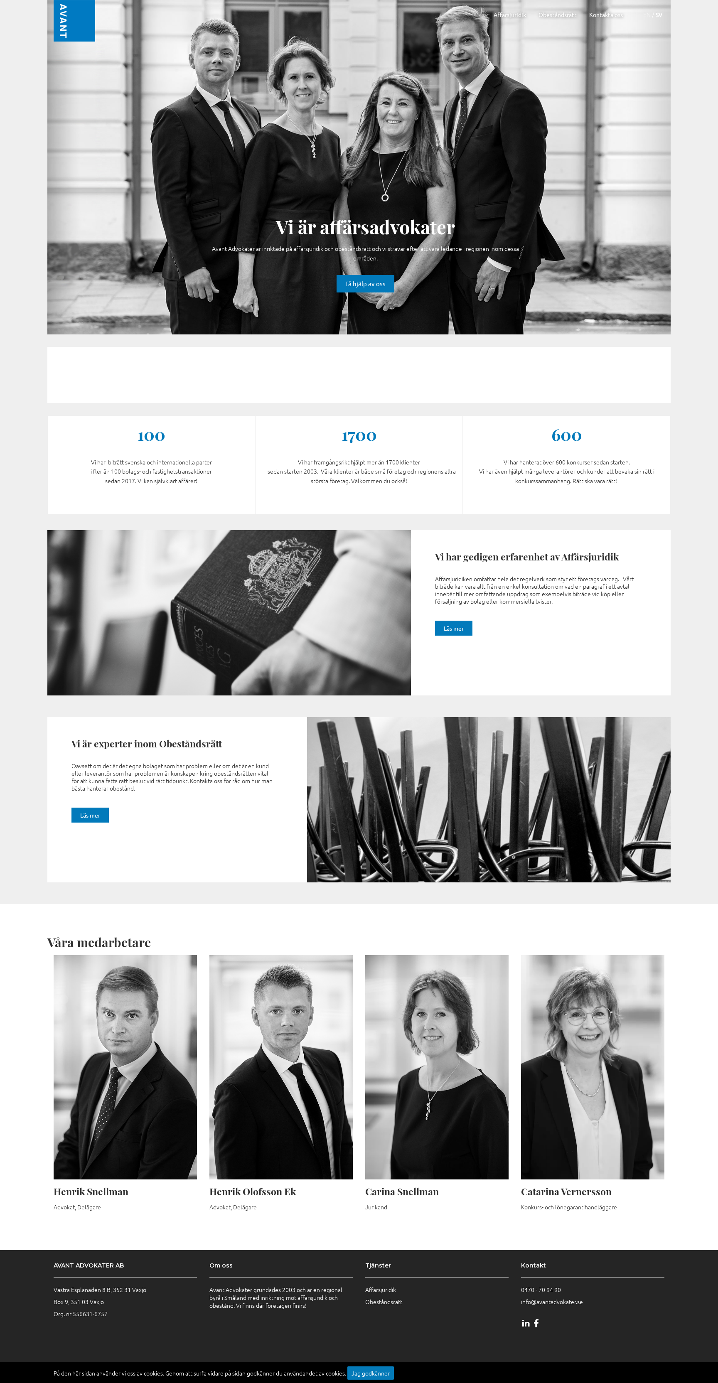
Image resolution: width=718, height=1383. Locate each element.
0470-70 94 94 (591, 1016)
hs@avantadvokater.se (133, 1162)
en (647, 14)
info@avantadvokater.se (552, 1301)
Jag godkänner (371, 1373)
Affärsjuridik (510, 14)
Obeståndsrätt (557, 14)
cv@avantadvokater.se (600, 1043)
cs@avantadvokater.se (444, 1102)
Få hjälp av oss (365, 283)
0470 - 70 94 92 (125, 1135)
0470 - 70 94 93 (436, 1075)
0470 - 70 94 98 (280, 1122)
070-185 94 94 (591, 1030)
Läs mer (454, 628)
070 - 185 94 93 (436, 1089)
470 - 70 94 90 (542, 1289)
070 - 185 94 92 (125, 1149)
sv (659, 14)
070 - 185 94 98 (280, 1135)
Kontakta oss (606, 14)
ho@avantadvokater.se (290, 1149)
